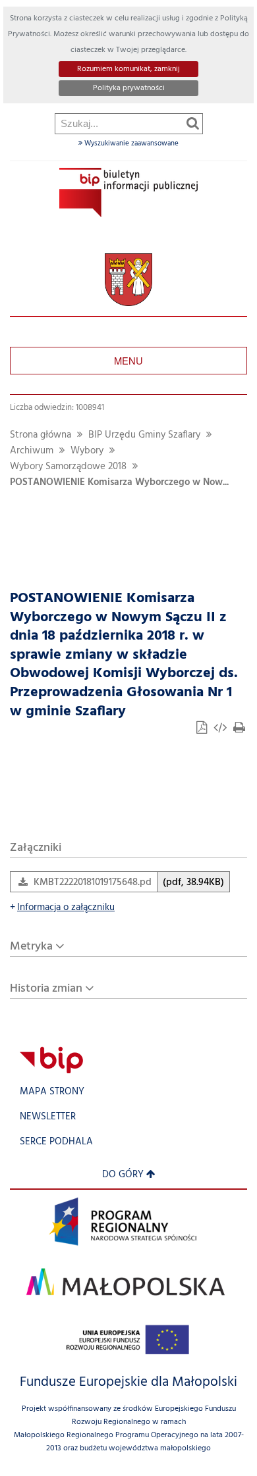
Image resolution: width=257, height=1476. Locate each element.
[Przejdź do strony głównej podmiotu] (128, 192)
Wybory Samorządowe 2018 (68, 466)
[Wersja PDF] (203, 729)
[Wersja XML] (221, 729)
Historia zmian (46, 988)
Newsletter (48, 1117)
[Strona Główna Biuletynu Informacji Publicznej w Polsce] (51, 1059)
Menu (128, 360)
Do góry (123, 1175)
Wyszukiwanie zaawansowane (130, 143)
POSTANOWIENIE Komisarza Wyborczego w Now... (119, 482)
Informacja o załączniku (62, 907)
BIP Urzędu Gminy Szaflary (144, 435)
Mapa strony (52, 1092)
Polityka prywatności (129, 88)
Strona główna (40, 435)
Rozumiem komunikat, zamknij (128, 69)
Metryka (31, 946)
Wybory (87, 451)
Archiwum (31, 451)
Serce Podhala (56, 1142)
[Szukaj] (193, 123)
